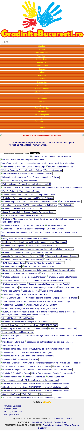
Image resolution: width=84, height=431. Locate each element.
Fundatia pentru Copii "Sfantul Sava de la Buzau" (58, 426)
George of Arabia (11, 414)
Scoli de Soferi (10, 408)
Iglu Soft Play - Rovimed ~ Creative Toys (48, 422)
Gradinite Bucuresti (12, 405)
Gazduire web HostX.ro (62, 418)
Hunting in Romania (13, 411)
